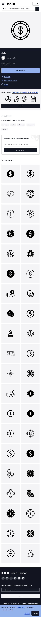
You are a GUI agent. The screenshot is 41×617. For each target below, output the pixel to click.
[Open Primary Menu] (3, 4)
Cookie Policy (21, 607)
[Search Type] (5, 9)
